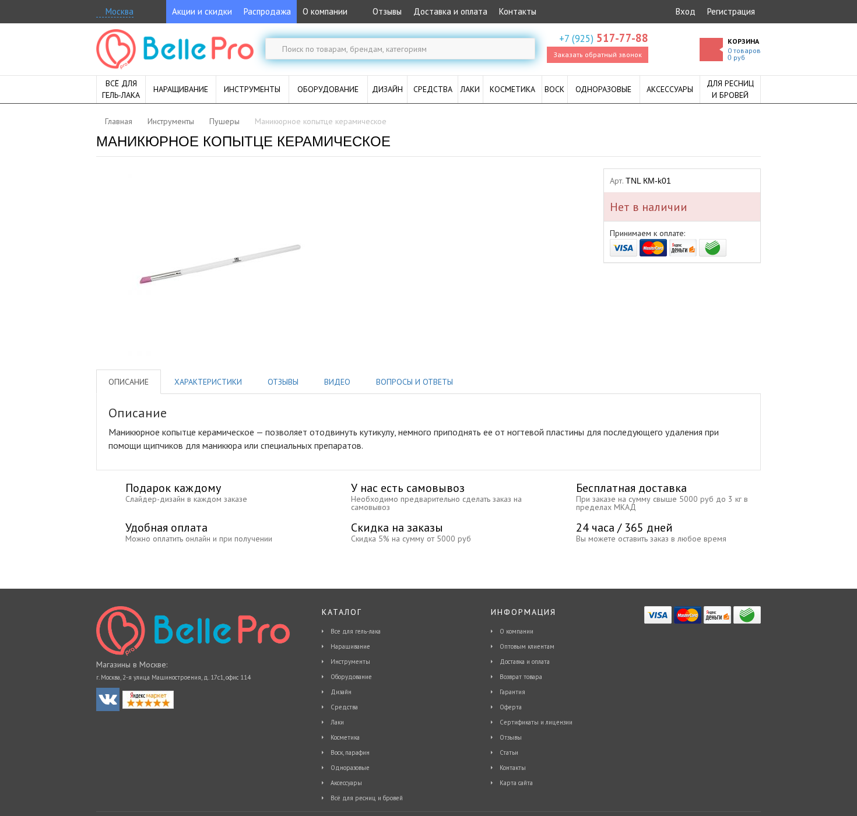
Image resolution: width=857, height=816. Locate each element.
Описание (128, 382)
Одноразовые (350, 768)
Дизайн (341, 692)
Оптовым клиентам (527, 646)
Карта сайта (516, 783)
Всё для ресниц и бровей (367, 798)
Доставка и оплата (450, 11)
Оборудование (351, 677)
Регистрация (731, 11)
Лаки (337, 722)
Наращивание (350, 646)
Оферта (511, 707)
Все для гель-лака (356, 631)
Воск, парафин (350, 752)
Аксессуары (346, 783)
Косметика (345, 737)
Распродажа (267, 11)
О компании (325, 11)
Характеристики (208, 382)
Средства (344, 707)
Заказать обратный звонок (597, 54)
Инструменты (350, 661)
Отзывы (386, 11)
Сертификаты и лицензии (536, 722)
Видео (337, 382)
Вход (686, 11)
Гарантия (512, 692)
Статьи (509, 752)
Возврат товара (521, 677)
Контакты (517, 11)
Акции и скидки (202, 11)
